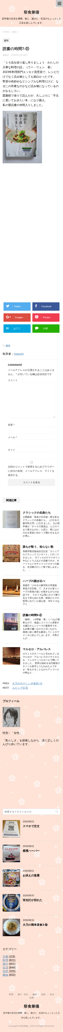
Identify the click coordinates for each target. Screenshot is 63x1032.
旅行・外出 (23, 994)
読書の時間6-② (32, 615)
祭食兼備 (31, 12)
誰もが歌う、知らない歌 (38, 546)
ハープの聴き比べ (34, 580)
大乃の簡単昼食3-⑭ (35, 924)
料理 (5, 960)
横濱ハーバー (31, 850)
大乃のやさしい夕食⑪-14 (27, 683)
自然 (5, 971)
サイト (11, 450)
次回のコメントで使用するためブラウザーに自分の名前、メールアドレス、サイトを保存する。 (31, 470)
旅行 (5, 963)
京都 (5, 956)
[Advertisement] (31, 201)
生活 (5, 967)
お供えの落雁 (31, 875)
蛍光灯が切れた (32, 900)
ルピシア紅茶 (20, 687)
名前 (11, 424)
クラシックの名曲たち (37, 512)
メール (12, 437)
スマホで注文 (31, 826)
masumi (19, 353)
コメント (13, 380)
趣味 (8, 345)
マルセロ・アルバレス (37, 649)
